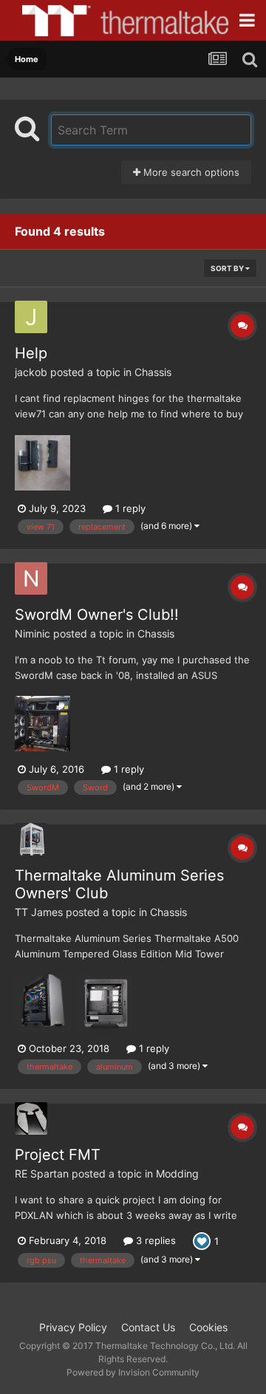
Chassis (152, 372)
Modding (177, 1173)
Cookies (208, 1327)
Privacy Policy (73, 1327)
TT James (39, 912)
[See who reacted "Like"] (202, 1240)
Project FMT (57, 1155)
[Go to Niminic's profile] (31, 578)
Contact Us (148, 1327)
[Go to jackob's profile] (31, 317)
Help (31, 353)
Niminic (32, 633)
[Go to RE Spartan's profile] (31, 1118)
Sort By (228, 268)
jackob (31, 372)
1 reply (129, 508)
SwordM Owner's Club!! (97, 614)
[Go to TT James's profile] (31, 839)
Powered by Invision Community (133, 1372)
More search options (189, 172)
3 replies (154, 1240)
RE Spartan (42, 1173)
